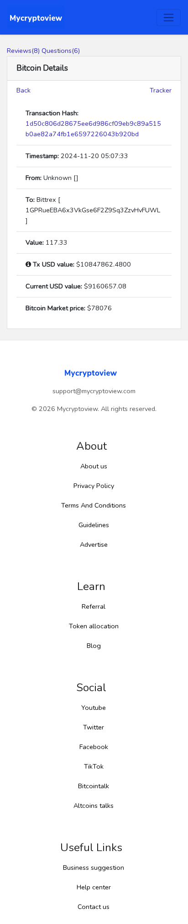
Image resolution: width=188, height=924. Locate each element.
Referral (93, 606)
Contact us (94, 906)
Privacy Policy (93, 485)
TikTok (94, 766)
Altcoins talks (93, 805)
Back (23, 90)
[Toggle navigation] (169, 17)
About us (93, 466)
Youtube (93, 707)
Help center (94, 887)
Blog (94, 645)
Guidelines (93, 524)
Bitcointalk (93, 786)
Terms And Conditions (93, 505)
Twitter (93, 727)
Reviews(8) (23, 50)
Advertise (94, 544)
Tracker (161, 90)
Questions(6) (61, 50)
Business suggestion (93, 867)
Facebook (93, 746)
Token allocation (94, 626)
